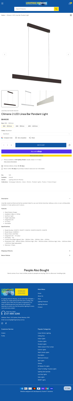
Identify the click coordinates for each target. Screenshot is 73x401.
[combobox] (36, 9)
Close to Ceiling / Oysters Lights (47, 369)
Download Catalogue (21, 292)
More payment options (36, 155)
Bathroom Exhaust (43, 358)
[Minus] (3, 145)
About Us (40, 296)
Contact (40, 307)
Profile (3, 336)
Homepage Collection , (15, 182)
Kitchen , (29, 182)
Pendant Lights (42, 344)
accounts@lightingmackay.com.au (13, 320)
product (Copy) (51, 182)
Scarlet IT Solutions (47, 391)
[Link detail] (2, 323)
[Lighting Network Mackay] (36, 3)
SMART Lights (42, 380)
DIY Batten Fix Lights (43, 366)
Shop (39, 299)
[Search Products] (56, 9)
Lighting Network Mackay (9, 111)
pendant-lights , (37, 182)
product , (44, 182)
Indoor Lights (41, 338)
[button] (68, 54)
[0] (70, 3)
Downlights (41, 355)
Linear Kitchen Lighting (44, 333)
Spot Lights (41, 360)
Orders (3, 333)
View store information (10, 161)
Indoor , (24, 182)
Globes (40, 363)
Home (3, 15)
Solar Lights (41, 377)
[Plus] (11, 145)
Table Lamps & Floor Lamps (46, 347)
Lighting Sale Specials (44, 371)
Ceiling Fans (41, 336)
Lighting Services (42, 304)
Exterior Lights (42, 349)
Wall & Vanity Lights (43, 352)
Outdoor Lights (42, 341)
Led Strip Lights (42, 374)
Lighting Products (43, 301)
